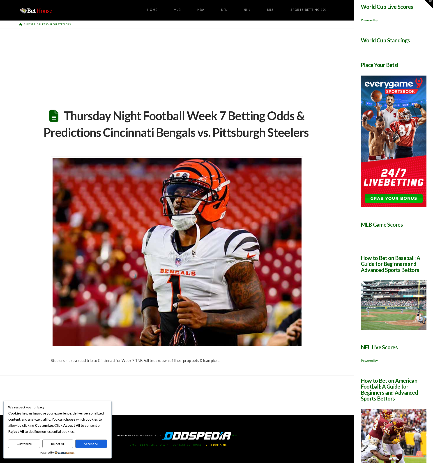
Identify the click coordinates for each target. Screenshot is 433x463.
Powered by (369, 20)
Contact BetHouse (187, 444)
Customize (24, 444)
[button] (428, 4)
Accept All (91, 444)
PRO (234, 435)
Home (131, 444)
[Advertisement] (177, 62)
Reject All (57, 444)
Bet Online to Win (154, 444)
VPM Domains (216, 444)
